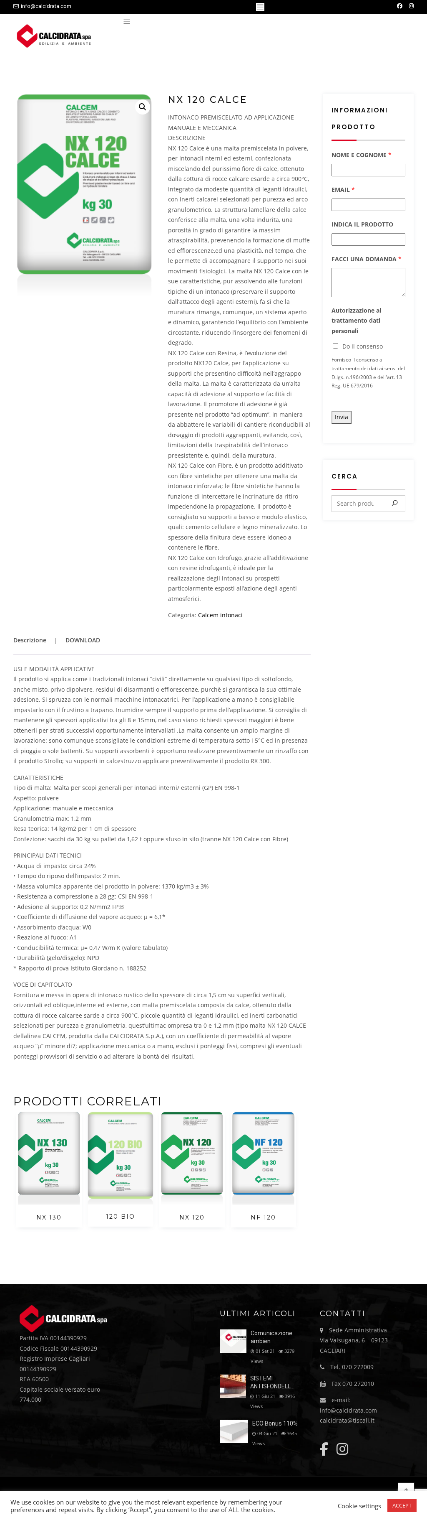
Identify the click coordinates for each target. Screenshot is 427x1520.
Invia (341, 417)
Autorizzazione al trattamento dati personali (356, 320)
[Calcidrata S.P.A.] (57, 37)
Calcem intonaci (220, 615)
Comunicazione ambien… (271, 1337)
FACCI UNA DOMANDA (367, 259)
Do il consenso (362, 346)
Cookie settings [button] (359, 1506)
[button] (142, 107)
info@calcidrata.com (46, 6)
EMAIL (343, 190)
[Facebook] (399, 6)
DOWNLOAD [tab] (82, 640)
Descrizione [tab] (29, 640)
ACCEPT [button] (402, 1505)
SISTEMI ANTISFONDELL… (272, 1382)
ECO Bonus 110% (275, 1423)
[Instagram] (411, 6)
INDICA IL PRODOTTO (362, 224)
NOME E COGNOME (362, 155)
